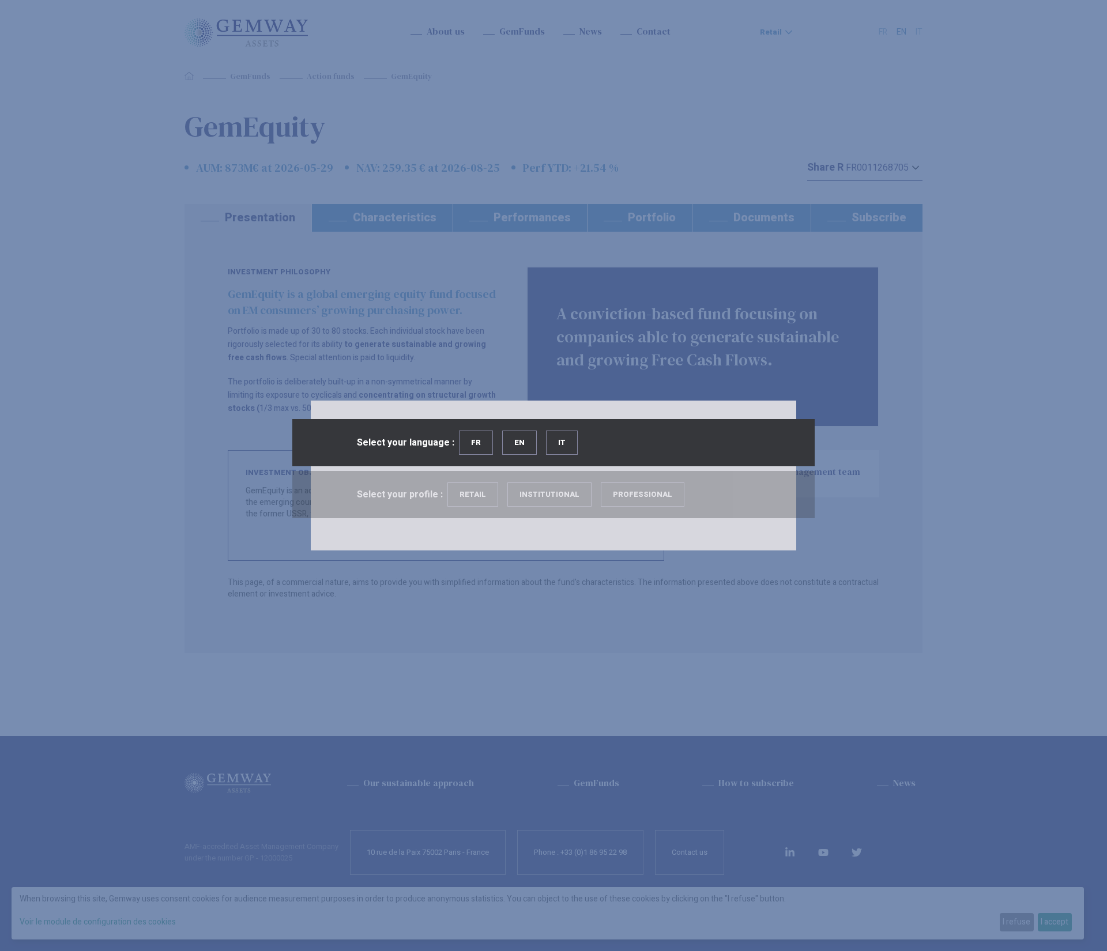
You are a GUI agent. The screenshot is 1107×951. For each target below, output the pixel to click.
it (562, 442)
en (519, 442)
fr (476, 442)
